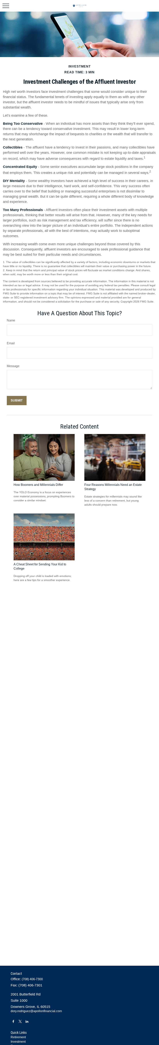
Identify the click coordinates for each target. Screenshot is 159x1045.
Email (11, 343)
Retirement (18, 1037)
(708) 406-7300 (32, 979)
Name (11, 320)
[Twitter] (20, 1021)
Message (13, 366)
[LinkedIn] (26, 1021)
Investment (18, 1041)
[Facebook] (13, 1021)
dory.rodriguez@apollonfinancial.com (36, 1011)
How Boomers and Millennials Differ (38, 484)
